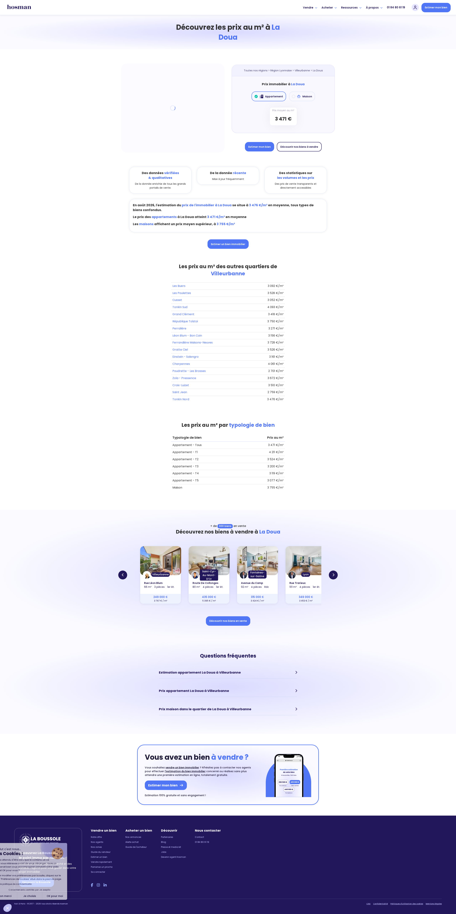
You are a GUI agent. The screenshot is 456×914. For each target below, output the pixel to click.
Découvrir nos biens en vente (228, 621)
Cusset (177, 300)
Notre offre (96, 837)
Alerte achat (132, 842)
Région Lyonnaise (281, 70)
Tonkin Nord (180, 399)
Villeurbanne (302, 70)
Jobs (163, 851)
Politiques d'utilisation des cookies (406, 903)
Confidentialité (380, 903)
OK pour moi (66, 896)
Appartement (274, 96)
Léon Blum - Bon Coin (187, 335)
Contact (199, 837)
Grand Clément (183, 314)
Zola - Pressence (184, 378)
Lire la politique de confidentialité (25, 884)
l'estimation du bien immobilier (185, 771)
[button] (7, 908)
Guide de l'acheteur (136, 847)
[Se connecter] (415, 7)
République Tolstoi (185, 321)
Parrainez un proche (101, 866)
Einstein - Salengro (185, 357)
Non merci (16, 896)
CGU (368, 903)
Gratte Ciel (180, 350)
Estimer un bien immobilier (228, 244)
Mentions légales (434, 903)
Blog (163, 842)
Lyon (306, 574)
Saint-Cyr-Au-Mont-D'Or (209, 575)
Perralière (179, 328)
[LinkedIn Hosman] (105, 885)
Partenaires (167, 837)
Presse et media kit (171, 847)
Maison (307, 96)
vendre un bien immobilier (182, 767)
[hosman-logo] (19, 7)
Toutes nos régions (256, 70)
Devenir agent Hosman (173, 856)
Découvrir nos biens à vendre (299, 147)
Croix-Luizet (180, 385)
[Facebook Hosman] (92, 885)
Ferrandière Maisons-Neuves (192, 342)
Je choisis (41, 896)
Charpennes (181, 364)
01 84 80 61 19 (396, 7)
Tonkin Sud (179, 307)
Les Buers (178, 286)
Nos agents (97, 842)
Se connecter (98, 871)
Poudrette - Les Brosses (189, 371)
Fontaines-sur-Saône (257, 574)
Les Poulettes (181, 293)
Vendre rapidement (101, 861)
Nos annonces (133, 837)
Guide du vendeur (100, 851)
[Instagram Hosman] (98, 885)
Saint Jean (179, 392)
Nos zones (96, 847)
